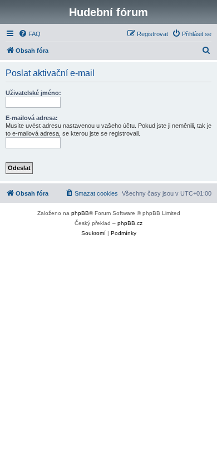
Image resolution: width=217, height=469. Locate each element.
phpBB (80, 213)
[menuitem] (29, 34)
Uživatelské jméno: (33, 92)
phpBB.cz (129, 223)
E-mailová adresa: (32, 117)
